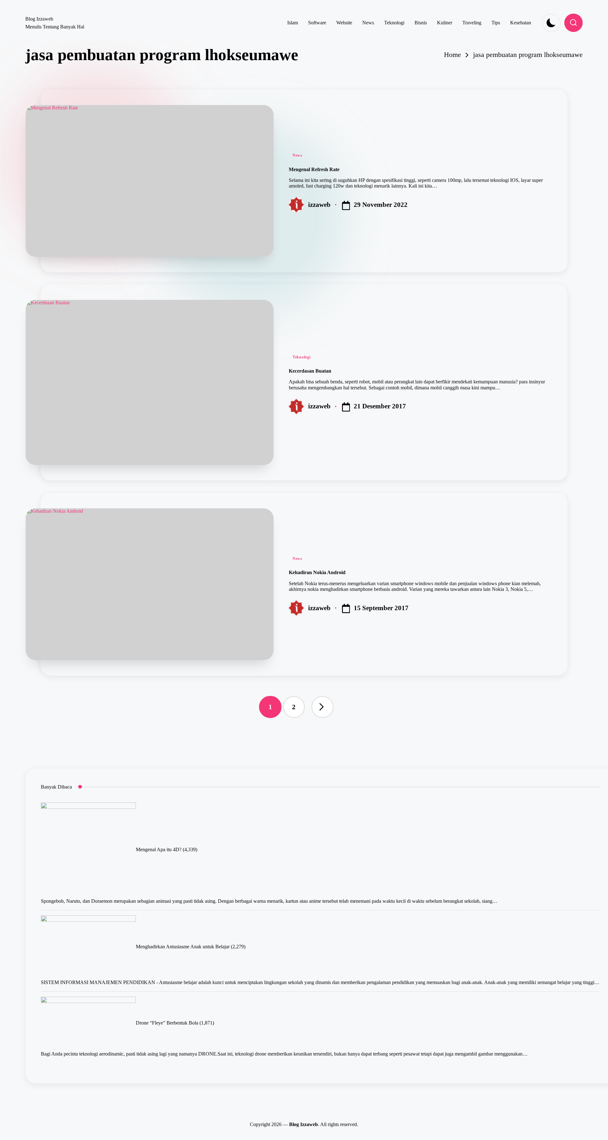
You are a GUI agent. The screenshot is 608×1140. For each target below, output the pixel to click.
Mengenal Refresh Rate (314, 169)
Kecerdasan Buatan (310, 371)
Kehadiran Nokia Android (317, 572)
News (297, 155)
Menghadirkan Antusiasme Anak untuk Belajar (183, 946)
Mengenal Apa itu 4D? (158, 849)
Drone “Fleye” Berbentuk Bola (167, 1023)
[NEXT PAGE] (322, 707)
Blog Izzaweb (39, 19)
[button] (322, 707)
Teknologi (301, 357)
